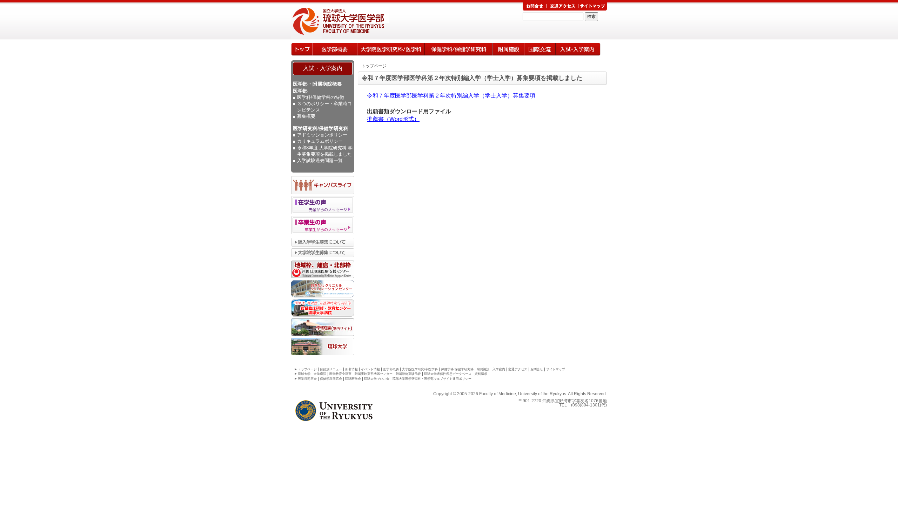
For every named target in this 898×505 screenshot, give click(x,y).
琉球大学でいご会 (376, 379)
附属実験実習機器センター (374, 374)
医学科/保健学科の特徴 (320, 97)
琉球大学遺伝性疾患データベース (447, 374)
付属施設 (508, 49)
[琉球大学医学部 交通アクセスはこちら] (563, 6)
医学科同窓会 (307, 379)
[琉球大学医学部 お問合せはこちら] (534, 6)
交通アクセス (517, 369)
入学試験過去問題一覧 (320, 160)
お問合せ (536, 369)
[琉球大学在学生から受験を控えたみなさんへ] (322, 210)
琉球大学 (304, 374)
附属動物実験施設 (408, 374)
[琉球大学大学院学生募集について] (322, 253)
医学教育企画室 (340, 374)
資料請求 (481, 374)
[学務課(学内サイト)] (322, 332)
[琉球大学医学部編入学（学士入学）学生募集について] (322, 242)
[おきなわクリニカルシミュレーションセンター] (322, 293)
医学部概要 (334, 49)
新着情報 (351, 369)
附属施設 (483, 369)
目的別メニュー (331, 369)
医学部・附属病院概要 (317, 84)
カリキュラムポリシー (320, 141)
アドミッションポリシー (322, 134)
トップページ (301, 49)
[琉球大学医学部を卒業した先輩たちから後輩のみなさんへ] (322, 230)
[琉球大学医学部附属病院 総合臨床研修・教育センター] (322, 313)
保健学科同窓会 (331, 379)
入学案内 (578, 49)
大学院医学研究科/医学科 (391, 49)
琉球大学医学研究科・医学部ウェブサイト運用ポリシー (432, 379)
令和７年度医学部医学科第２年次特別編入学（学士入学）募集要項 (451, 96)
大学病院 (320, 374)
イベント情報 (370, 369)
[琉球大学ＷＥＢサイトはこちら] (322, 351)
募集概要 (306, 116)
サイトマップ (555, 369)
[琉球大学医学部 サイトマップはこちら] (592, 6)
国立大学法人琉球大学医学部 (352, 21)
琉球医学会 (353, 379)
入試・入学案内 (322, 68)
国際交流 (540, 49)
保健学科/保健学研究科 (458, 49)
